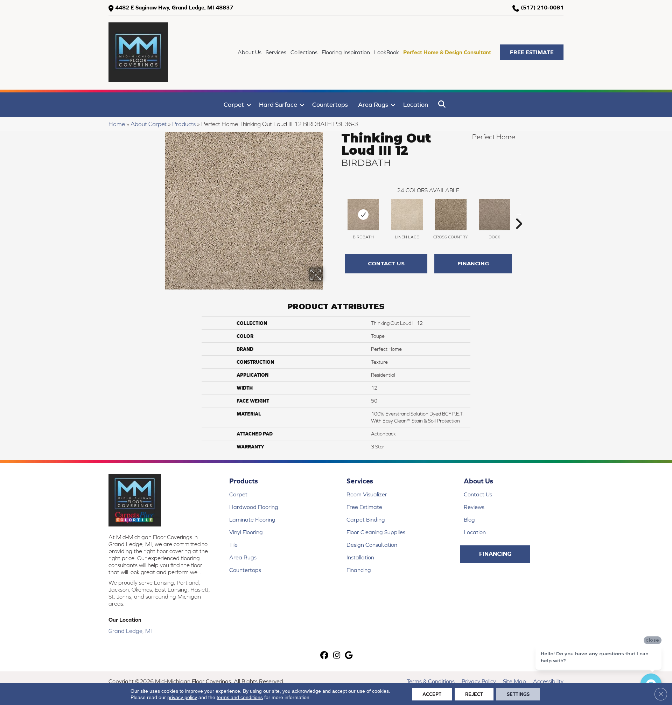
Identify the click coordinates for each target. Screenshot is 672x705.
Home (116, 123)
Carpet (234, 104)
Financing (473, 263)
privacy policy (182, 697)
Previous (337, 213)
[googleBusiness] (349, 656)
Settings (518, 694)
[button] (532, 52)
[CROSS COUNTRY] (450, 214)
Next (518, 213)
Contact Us (386, 263)
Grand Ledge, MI (130, 631)
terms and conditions (240, 697)
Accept (431, 694)
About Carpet (149, 123)
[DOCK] (494, 214)
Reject (474, 694)
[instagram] (337, 656)
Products (184, 123)
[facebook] (325, 656)
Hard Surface (278, 104)
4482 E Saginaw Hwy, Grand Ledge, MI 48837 (174, 7)
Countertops (330, 104)
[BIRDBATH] (363, 214)
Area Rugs (373, 104)
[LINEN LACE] (407, 214)
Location (415, 104)
